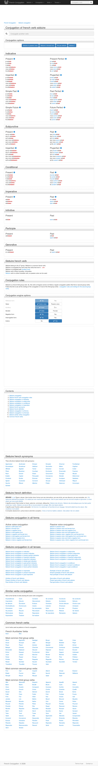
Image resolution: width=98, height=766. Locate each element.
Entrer (7, 652)
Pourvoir (75, 704)
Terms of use (79, 763)
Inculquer (62, 478)
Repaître (21, 708)
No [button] (42, 314)
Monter (48, 654)
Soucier (34, 662)
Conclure (48, 687)
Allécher (34, 483)
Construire (62, 599)
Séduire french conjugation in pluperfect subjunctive (65, 559)
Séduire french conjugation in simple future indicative (22, 565)
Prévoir (21, 706)
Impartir (34, 671)
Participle (11, 228)
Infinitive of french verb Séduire (15, 578)
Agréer (8, 481)
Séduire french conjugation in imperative (18, 571)
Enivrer (21, 473)
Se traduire (35, 615)
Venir (7, 728)
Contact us (89, 763)
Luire (20, 608)
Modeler (61, 643)
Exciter (21, 478)
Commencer (49, 647)
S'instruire (62, 606)
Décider (61, 476)
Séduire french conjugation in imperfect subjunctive (65, 557)
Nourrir (48, 673)
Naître (34, 701)
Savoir (74, 708)
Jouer (7, 654)
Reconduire (35, 611)
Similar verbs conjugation (19, 591)
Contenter (22, 481)
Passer (21, 657)
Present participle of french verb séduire (62, 572)
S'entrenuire (22, 606)
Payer (74, 643)
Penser (34, 657)
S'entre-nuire (76, 603)
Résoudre (35, 708)
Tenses (57, 2)
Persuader (35, 476)
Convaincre (49, 476)
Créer (74, 640)
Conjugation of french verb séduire (25, 27)
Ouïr (47, 701)
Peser (7, 645)
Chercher (35, 647)
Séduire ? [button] (72, 45)
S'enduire (48, 603)
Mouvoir (61, 699)
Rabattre (21, 723)
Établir (7, 673)
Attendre (61, 716)
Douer (7, 643)
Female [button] (55, 311)
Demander (9, 650)
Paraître (34, 720)
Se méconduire (37, 608)
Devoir (7, 692)
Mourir (48, 699)
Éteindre (75, 718)
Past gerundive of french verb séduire (61, 582)
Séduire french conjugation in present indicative (20, 553)
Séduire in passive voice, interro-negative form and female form (69, 540)
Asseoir (75, 682)
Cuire (20, 599)
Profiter (8, 659)
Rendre (8, 708)
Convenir (35, 481)
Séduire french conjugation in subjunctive (62, 551)
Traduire (21, 615)
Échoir (61, 692)
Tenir (20, 713)
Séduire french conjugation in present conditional (65, 565)
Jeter (33, 643)
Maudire (75, 699)
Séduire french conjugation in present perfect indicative (22, 555)
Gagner (61, 652)
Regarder (48, 659)
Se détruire (9, 603)
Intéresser (62, 481)
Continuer (62, 647)
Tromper (61, 473)
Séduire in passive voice (57, 526)
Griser (34, 473)
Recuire (21, 611)
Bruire (47, 685)
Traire (34, 713)
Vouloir (75, 713)
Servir (34, 711)
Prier (60, 657)
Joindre (8, 699)
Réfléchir (75, 673)
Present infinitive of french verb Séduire (17, 580)
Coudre (21, 687)
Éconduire (22, 603)
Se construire (77, 599)
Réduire (61, 611)
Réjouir (75, 481)
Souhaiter (49, 662)
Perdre (61, 720)
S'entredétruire (10, 606)
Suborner (62, 483)
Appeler (48, 645)
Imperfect (10, 74)
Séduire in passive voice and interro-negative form (65, 538)
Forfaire (61, 694)
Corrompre (76, 483)
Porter (47, 657)
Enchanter (49, 471)
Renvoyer (75, 659)
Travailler (21, 664)
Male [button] (42, 311)
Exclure (8, 720)
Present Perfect (57, 58)
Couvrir (21, 689)
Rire (33, 706)
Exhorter (35, 478)
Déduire (48, 601)
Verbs (49, 2)
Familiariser (76, 464)
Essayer (21, 652)
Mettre (34, 699)
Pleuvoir (48, 704)
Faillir (7, 694)
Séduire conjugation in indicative (19, 399)
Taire (7, 713)
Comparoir (35, 687)
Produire (75, 608)
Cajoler (21, 476)
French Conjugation (16, 2)
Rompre (61, 708)
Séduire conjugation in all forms (18, 411)
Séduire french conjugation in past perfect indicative (21, 563)
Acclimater (22, 464)
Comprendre (76, 716)
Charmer (62, 464)
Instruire (48, 606)
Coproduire (9, 601)
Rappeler (35, 659)
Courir (7, 689)
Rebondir (62, 673)
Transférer (9, 664)
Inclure (61, 696)
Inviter (74, 469)
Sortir (47, 725)
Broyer (48, 640)
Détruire (75, 601)
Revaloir (48, 708)
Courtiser (35, 471)
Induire (34, 606)
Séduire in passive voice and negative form (63, 530)
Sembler (21, 662)
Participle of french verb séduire (59, 571)
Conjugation (39, 2)
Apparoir (48, 682)
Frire (7, 696)
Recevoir (62, 706)
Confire (61, 687)
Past (52, 131)
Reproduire (35, 613)
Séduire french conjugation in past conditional (64, 567)
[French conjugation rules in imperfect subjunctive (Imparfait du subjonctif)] (16, 148)
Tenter (34, 469)
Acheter (8, 485)
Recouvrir (35, 723)
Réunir (21, 676)
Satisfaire (75, 478)
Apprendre (49, 716)
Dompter (48, 464)
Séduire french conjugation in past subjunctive (64, 555)
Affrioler (8, 469)
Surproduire (9, 615)
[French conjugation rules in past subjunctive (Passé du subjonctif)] (55, 132)
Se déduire (62, 601)
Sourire (8, 483)
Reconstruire (49, 611)
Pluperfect (54, 74)
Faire (20, 694)
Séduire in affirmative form (14, 526)
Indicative (11, 53)
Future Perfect (56, 107)
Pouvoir (8, 704)
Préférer (75, 657)
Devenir (48, 718)
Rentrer (61, 659)
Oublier (75, 654)
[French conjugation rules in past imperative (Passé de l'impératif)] (55, 197)
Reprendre (9, 725)
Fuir (20, 696)
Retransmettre (23, 725)
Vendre (21, 728)
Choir (74, 685)
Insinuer (48, 478)
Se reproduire (50, 613)
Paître (74, 701)
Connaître (76, 687)
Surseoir (75, 711)
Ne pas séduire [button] (61, 45)
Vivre (47, 713)
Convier (61, 469)
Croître (48, 689)
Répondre (76, 723)
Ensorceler (62, 471)
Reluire (21, 613)
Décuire (21, 601)
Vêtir (33, 716)
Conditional (12, 167)
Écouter (75, 650)
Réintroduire (9, 613)
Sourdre (48, 711)
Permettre (76, 720)
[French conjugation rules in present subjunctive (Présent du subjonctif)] (14, 132)
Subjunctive (12, 126)
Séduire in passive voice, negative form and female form (67, 534)
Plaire (7, 471)
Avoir (7, 634)
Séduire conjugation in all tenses (19, 413)
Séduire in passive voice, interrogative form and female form (68, 536)
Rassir (48, 706)
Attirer (61, 466)
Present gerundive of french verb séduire (62, 580)
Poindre (61, 704)
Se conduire (49, 599)
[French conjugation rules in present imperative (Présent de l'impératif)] (14, 197)
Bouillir (34, 685)
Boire (7, 685)
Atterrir (48, 671)
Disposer (48, 650)
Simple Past (11, 91)
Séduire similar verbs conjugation (19, 415)
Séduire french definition (16, 409)
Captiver (75, 466)
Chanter (21, 647)
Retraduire (62, 613)
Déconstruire (36, 601)
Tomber (75, 662)
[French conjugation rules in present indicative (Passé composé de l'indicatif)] (66, 59)
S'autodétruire (10, 599)
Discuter (34, 650)
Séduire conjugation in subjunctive (19, 401)
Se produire (9, 611)
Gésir (34, 696)
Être (20, 634)
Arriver (75, 645)
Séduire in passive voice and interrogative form (64, 532)
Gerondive (11, 244)
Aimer (7, 640)
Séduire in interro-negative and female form (19, 540)
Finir (7, 671)
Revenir (34, 725)
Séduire (29, 2)
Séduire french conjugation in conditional (62, 563)
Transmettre (76, 725)
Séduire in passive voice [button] (30, 45)
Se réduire (76, 611)
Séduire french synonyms (17, 407)
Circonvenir (49, 473)
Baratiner (21, 471)
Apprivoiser (9, 464)
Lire (20, 699)
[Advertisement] (49, 13)
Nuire (47, 608)
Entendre (62, 718)
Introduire (75, 606)
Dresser (34, 464)
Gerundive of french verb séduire (60, 578)
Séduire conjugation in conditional (19, 403)
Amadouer (22, 466)
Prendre (8, 706)
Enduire (34, 603)
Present (9, 58)
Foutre (75, 694)
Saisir (47, 676)
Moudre (21, 701)
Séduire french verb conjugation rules (20, 397)
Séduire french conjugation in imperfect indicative (20, 557)
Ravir (7, 473)
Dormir (48, 692)
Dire (20, 692)
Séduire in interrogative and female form (18, 536)
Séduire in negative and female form (17, 534)
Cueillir (75, 689)
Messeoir (8, 701)
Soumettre (49, 466)
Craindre (61, 689)
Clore (7, 687)
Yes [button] (55, 314)
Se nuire (61, 608)
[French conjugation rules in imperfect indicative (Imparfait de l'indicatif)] (16, 75)
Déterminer (76, 476)
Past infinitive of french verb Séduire (16, 582)
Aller (7, 682)
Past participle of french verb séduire (61, 574)
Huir (47, 696)
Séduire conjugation (15, 395)
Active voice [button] (42, 304)
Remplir (8, 676)
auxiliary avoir (26, 269)
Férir (47, 694)
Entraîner (48, 469)
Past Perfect (55, 91)
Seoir (7, 711)
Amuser (48, 481)
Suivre (61, 711)
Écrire (74, 692)
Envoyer (21, 643)
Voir (60, 713)
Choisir (61, 671)
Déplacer (21, 650)
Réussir (34, 676)
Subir (60, 676)
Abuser (75, 473)
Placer (21, 645)
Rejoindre (49, 723)
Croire (34, 689)
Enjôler (8, 476)
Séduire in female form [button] (47, 45)
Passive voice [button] (55, 304)
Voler (47, 664)
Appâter (21, 469)
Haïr (20, 671)
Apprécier (22, 640)
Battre (21, 685)
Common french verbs (16, 417)
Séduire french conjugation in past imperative (19, 574)
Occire (61, 701)
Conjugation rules (15, 280)
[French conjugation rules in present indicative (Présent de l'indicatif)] (14, 59)
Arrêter (61, 645)
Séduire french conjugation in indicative (17, 551)
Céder (61, 640)
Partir (47, 720)
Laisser (21, 654)
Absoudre (22, 682)
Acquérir (34, 682)
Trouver (34, 664)
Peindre (21, 704)
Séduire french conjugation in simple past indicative (21, 561)
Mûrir (34, 673)
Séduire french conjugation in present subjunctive (65, 553)
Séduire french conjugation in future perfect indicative (22, 567)
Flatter (48, 483)
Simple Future (12, 107)
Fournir (21, 673)
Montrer (61, 654)
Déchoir (34, 692)
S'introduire (9, 608)
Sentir (20, 711)
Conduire (8, 478)
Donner (61, 650)
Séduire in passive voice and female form (62, 528)
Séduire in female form (12, 528)
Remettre (62, 723)
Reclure (75, 706)
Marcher (34, 654)
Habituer (35, 466)
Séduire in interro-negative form (15, 538)
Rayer (21, 659)
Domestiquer (9, 466)
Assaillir (61, 682)
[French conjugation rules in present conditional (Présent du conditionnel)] (14, 172)
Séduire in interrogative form (14, 532)
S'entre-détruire (64, 603)
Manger (48, 643)
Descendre (35, 718)
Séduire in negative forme (13, 530)
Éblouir (21, 483)
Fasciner (75, 471)
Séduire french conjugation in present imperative (20, 572)
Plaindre (8, 723)
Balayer (8, 647)
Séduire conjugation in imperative (19, 405)
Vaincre (21, 716)
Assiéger (35, 640)
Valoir (7, 716)
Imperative (11, 191)
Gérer (47, 652)
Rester (8, 662)
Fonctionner (36, 652)
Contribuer (76, 647)
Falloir (34, 694)
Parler (7, 657)
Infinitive (10, 210)
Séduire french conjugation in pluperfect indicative (21, 559)
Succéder (62, 662)
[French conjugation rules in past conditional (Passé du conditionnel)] (55, 172)
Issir (74, 696)
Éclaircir (75, 671)
